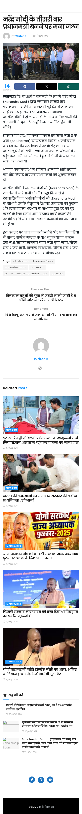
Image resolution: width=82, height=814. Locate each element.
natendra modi (15, 267)
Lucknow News (43, 261)
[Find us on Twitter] (41, 780)
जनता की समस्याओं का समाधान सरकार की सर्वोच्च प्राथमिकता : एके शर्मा (40, 498)
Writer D (20, 36)
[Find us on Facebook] (32, 779)
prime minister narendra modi (26, 273)
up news (57, 273)
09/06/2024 (41, 36)
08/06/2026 (15, 714)
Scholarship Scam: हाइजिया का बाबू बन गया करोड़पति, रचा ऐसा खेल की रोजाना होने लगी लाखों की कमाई (50, 743)
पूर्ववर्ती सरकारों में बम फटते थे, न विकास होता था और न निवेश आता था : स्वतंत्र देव (47, 724)
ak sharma (21, 261)
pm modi (37, 267)
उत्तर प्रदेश (11, 430)
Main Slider (13, 546)
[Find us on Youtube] (50, 779)
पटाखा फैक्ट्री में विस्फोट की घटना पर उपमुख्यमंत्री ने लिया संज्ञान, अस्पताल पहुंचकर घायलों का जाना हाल (40, 440)
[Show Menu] (77, 6)
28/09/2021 (30, 731)
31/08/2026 (11, 447)
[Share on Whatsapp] (68, 86)
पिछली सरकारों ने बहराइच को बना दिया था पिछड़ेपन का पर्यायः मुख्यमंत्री (40, 614)
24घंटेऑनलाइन (45, 806)
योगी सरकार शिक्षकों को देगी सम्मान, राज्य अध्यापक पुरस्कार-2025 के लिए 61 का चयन (40, 556)
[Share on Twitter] (46, 86)
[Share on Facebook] (24, 86)
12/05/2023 (30, 752)
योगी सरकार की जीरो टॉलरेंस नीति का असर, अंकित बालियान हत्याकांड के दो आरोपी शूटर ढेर (40, 671)
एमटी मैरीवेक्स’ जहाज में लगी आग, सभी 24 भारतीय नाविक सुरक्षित (39, 707)
